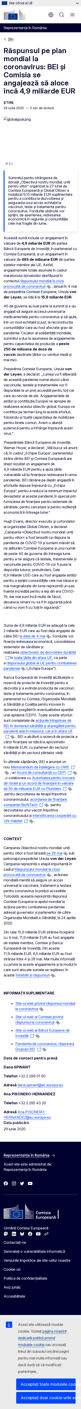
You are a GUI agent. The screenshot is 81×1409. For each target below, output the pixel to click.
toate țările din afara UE (33, 657)
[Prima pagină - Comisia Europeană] (15, 14)
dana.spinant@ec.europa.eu (40, 1085)
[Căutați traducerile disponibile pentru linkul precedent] (49, 287)
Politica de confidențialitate (25, 1278)
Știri (11, 39)
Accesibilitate (14, 1296)
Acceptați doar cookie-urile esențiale (48, 1397)
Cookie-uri (12, 1269)
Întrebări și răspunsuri (33, 975)
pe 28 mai (54, 853)
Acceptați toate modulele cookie (48, 1384)
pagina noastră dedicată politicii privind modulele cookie (42, 1338)
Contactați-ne (15, 1242)
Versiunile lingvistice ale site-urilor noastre (37, 1260)
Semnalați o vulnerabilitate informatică (34, 1251)
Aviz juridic (12, 1287)
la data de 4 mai (32, 636)
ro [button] (51, 15)
